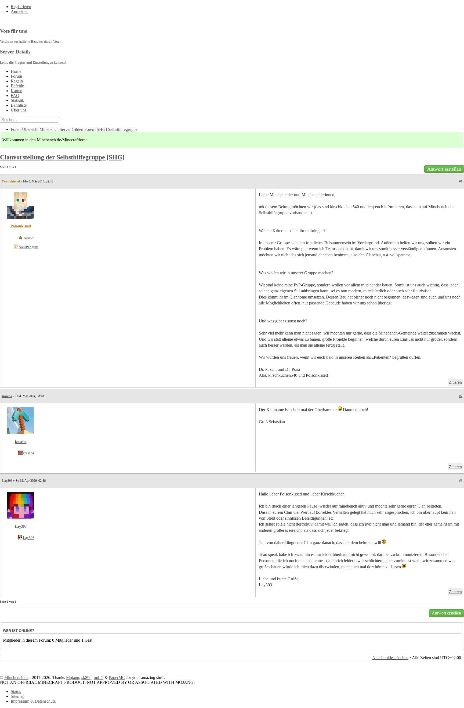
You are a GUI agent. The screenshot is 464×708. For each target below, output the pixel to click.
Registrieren (21, 6)
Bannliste (19, 105)
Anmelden (19, 11)
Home (16, 71)
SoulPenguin (28, 247)
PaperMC (117, 677)
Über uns (18, 110)
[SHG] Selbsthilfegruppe (116, 129)
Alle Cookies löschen (390, 657)
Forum (16, 76)
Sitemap (17, 696)
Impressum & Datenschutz (33, 701)
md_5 (98, 677)
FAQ (15, 95)
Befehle (17, 86)
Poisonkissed (11, 181)
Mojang (72, 677)
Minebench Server (55, 129)
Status (16, 691)
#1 (460, 181)
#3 (460, 481)
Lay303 (7, 481)
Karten (16, 90)
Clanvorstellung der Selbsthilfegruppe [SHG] (62, 157)
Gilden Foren (83, 129)
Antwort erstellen (444, 169)
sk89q (86, 677)
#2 (460, 396)
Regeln (17, 81)
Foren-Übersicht (24, 129)
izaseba (7, 396)
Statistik (17, 100)
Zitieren (455, 382)
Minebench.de (16, 677)
